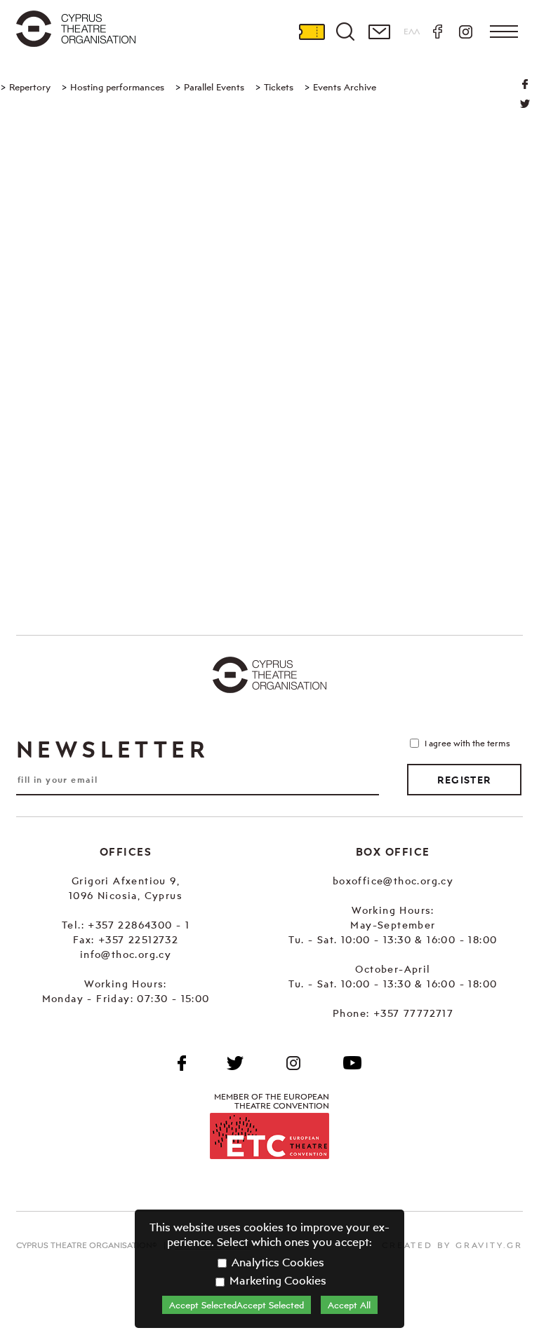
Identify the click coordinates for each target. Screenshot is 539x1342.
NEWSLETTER (112, 749)
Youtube (352, 1063)
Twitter (525, 104)
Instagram (465, 31)
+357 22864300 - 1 (138, 925)
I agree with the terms (467, 743)
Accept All (349, 1304)
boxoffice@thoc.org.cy (393, 880)
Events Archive (344, 87)
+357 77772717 (413, 1013)
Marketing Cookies (276, 1280)
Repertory (30, 87)
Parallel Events (214, 87)
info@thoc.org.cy (125, 954)
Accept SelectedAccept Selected (236, 1304)
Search (345, 31)
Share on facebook (525, 84)
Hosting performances (117, 87)
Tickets (311, 31)
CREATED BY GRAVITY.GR (452, 1245)
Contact (379, 31)
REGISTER (464, 780)
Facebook (437, 31)
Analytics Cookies (276, 1262)
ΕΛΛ (412, 31)
